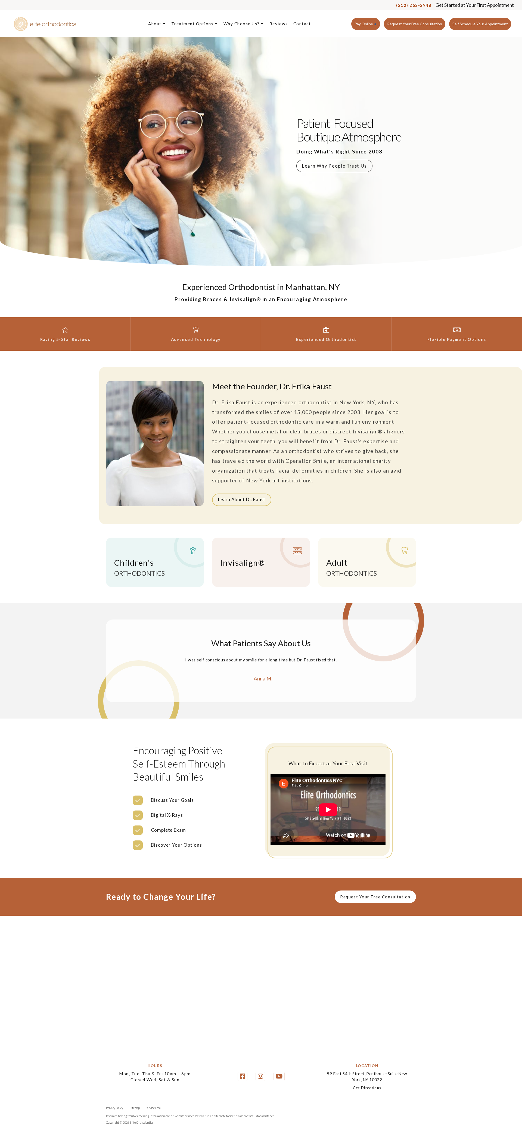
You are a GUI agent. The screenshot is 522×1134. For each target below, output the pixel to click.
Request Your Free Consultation (414, 23)
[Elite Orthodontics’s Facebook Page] (242, 1076)
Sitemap (135, 1108)
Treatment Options (193, 23)
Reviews (278, 23)
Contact (302, 23)
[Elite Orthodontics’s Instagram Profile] (260, 1076)
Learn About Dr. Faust (241, 499)
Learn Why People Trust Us (334, 165)
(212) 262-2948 (413, 5)
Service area (153, 1108)
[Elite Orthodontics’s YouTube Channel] (279, 1076)
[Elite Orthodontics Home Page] (45, 24)
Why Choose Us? (242, 23)
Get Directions (367, 1088)
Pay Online (364, 23)
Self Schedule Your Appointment (480, 23)
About (155, 23)
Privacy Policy (114, 1108)
